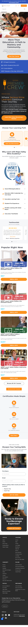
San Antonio (17, 553)
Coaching (4, 569)
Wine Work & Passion (7, 566)
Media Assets (5, 588)
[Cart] (16, 5)
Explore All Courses (14, 524)
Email (3, 474)
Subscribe (5, 602)
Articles (4, 562)
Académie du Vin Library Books (20, 586)
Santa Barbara (18, 548)
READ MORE (12, 232)
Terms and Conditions (19, 562)
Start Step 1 (14, 431)
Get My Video (14, 491)
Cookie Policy (18, 567)
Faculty (4, 560)
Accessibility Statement (20, 564)
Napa (16, 537)
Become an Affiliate (6, 587)
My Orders (5, 583)
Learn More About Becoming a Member (14, 114)
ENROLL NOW (13, 275)
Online (16, 535)
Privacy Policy (18, 566)
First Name (5, 467)
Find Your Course (14, 53)
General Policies (18, 560)
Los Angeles (17, 541)
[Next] (26, 134)
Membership (23, 5)
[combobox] (14, 9)
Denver (16, 546)
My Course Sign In (6, 581)
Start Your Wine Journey (12, 139)
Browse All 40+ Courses (14, 379)
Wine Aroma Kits (18, 583)
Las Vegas (17, 551)
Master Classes (5, 543)
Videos (4, 567)
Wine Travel (5, 539)
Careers (4, 571)
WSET (4, 535)
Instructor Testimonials (7, 576)
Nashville (17, 544)
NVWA (4, 537)
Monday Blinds (5, 541)
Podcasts (4, 564)
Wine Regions (5, 573)
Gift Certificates (18, 581)
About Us (4, 574)
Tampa (16, 539)
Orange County (18, 550)
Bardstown (17, 543)
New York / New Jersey (19, 555)
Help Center (5, 585)
